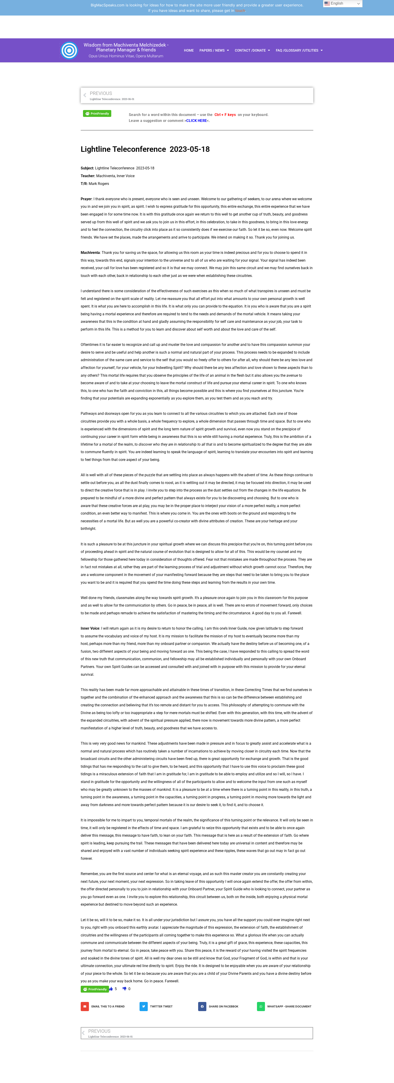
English (336, 3)
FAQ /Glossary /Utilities (297, 50)
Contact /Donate (250, 50)
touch (240, 10)
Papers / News (212, 50)
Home (189, 50)
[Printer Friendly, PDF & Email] (97, 113)
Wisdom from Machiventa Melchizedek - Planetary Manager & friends (126, 47)
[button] (109, 1006)
